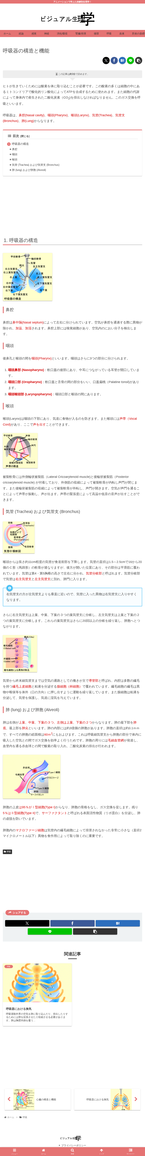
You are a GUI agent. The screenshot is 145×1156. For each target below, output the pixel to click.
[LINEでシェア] (130, 60)
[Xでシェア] (106, 60)
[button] (138, 60)
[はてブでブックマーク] (122, 60)
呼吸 (9, 851)
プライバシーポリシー (73, 1145)
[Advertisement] (72, 206)
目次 (16, 136)
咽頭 (14, 154)
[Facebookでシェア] (114, 60)
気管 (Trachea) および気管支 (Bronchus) (35, 164)
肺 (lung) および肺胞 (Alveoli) (29, 170)
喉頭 (14, 159)
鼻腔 (14, 149)
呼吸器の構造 (20, 143)
